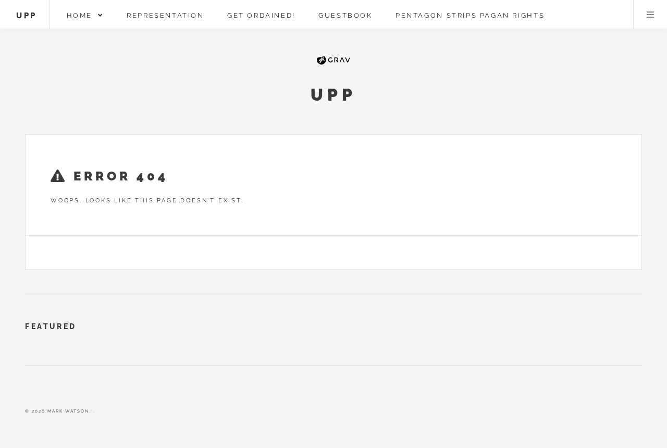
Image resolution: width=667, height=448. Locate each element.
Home (82, 15)
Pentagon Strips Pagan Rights (470, 15)
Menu (650, 14)
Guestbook (345, 15)
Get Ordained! (261, 15)
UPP (26, 15)
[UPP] (333, 61)
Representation (165, 15)
